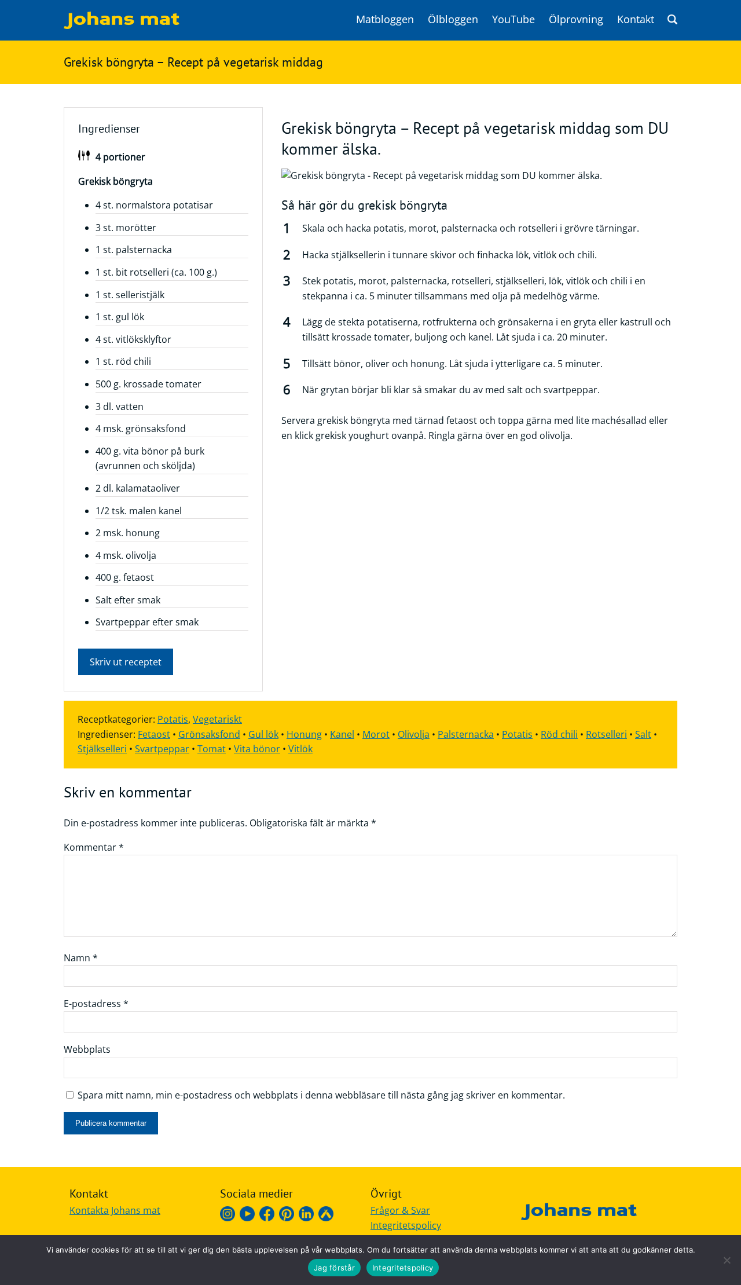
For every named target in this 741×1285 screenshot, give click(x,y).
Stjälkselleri (102, 748)
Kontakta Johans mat (114, 1210)
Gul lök (263, 734)
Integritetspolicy (405, 1225)
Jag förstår (334, 1267)
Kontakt (635, 19)
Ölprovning (576, 19)
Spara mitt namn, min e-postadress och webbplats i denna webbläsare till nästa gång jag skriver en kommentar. (321, 1095)
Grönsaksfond (209, 734)
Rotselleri (606, 734)
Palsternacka (466, 734)
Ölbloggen (453, 19)
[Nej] (726, 1260)
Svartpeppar (162, 748)
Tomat (211, 748)
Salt (643, 734)
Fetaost (154, 734)
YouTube (513, 19)
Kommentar (94, 847)
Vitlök (300, 748)
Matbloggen (385, 19)
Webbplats (87, 1049)
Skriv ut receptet (126, 662)
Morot (376, 734)
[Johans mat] (121, 25)
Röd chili (559, 734)
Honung (304, 734)
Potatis (172, 719)
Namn (81, 957)
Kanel (342, 734)
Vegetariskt (217, 719)
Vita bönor (257, 748)
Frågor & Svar (400, 1210)
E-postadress (96, 1003)
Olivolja (414, 734)
